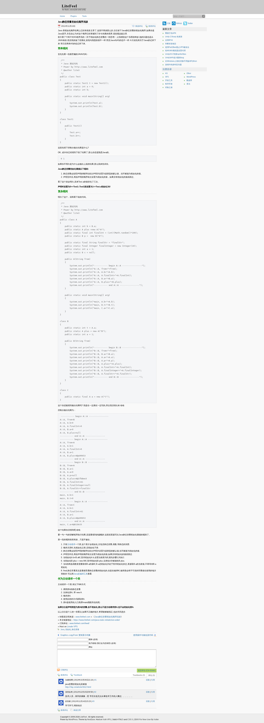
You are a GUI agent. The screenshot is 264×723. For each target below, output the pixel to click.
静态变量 (75, 629)
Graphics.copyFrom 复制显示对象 (75, 635)
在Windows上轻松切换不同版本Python (181, 61)
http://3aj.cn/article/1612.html (78, 687)
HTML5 (120, 719)
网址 (90, 647)
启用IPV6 (169, 40)
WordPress (191, 77)
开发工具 (168, 80)
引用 (153, 680)
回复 (148, 680)
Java (62, 629)
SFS (167, 77)
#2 (95, 692)
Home (62, 16)
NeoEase (91, 719)
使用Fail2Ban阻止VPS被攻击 (177, 47)
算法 (188, 84)
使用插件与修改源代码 (143, 635)
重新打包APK (170, 33)
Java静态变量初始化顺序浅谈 (108, 617)
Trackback (77, 675)
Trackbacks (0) (139, 675)
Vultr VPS (107, 719)
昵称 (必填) (93, 639)
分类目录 (167, 69)
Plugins (73, 16)
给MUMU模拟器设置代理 (175, 51)
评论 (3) (151, 675)
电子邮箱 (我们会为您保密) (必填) (102, 643)
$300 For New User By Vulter (147, 719)
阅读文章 (77, 710)
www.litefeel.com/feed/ (79, 623)
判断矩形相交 (170, 44)
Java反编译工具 (80, 574)
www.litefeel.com (82, 617)
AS (166, 73)
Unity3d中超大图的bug (174, 58)
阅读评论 (139, 26)
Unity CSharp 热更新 (173, 37)
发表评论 (152, 26)
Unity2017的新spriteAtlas (175, 54)
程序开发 (168, 84)
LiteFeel (69, 6)
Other (189, 73)
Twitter (190, 23)
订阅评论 (64, 670)
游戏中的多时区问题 (173, 65)
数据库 (189, 80)
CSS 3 (130, 719)
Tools (84, 16)
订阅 (168, 23)
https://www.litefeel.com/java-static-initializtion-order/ (96, 620)
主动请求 (71, 544)
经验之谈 (168, 87)
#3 (93, 701)
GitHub (179, 23)
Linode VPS (72, 626)
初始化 (68, 629)
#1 (95, 680)
